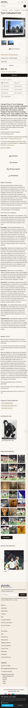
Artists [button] (11, 10)
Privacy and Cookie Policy (8, 701)
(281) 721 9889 (6, 665)
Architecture (7, 403)
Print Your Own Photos (6, 622)
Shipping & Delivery (5, 642)
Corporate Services (5, 619)
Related (11, 403)
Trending (3, 614)
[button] (14, 703)
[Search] (24, 6)
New (2, 617)
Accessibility (4, 631)
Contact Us (4, 662)
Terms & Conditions (6, 645)
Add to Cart (14, 75)
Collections (17, 10)
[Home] (5, 2)
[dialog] (14, 701)
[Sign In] (25, 2)
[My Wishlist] (18, 2)
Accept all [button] (7, 705)
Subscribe (22, 594)
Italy (9, 405)
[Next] (25, 28)
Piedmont (12, 405)
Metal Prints (4, 651)
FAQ (2, 634)
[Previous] (2, 28)
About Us (3, 605)
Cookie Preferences (6, 657)
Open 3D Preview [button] (15, 49)
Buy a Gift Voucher (5, 625)
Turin (16, 405)
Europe (6, 405)
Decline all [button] (20, 705)
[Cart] (22, 2)
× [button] (26, 696)
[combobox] (12, 6)
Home (2, 403)
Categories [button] (4, 10)
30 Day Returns (10, 145)
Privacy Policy (4, 637)
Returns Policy (4, 639)
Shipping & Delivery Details (15, 138)
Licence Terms (4, 648)
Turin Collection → (7, 537)
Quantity (11, 65)
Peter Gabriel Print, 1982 (8, 440)
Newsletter (3, 654)
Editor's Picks (4, 611)
